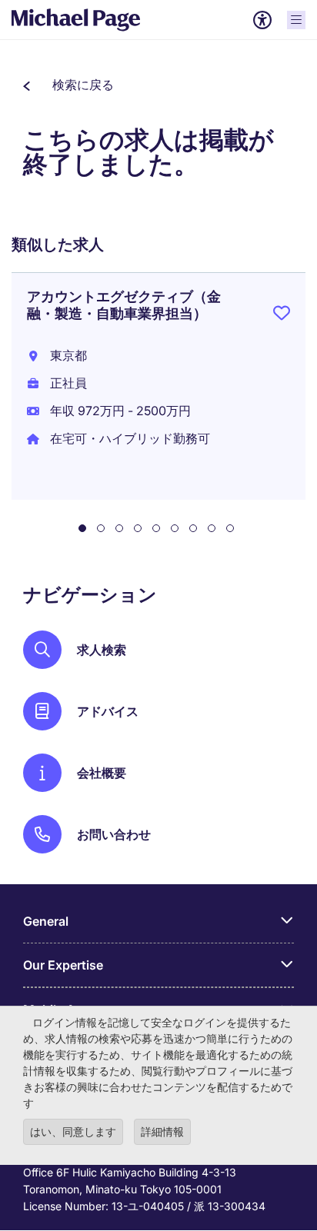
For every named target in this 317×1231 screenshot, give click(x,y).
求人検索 (101, 649)
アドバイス (107, 711)
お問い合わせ (114, 834)
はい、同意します (73, 1131)
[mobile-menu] (296, 20)
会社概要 (101, 772)
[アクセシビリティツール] (262, 20)
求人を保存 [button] (281, 316)
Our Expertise (63, 965)
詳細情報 (162, 1131)
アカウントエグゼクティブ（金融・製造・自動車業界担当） (124, 304)
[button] (68, 84)
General (45, 921)
